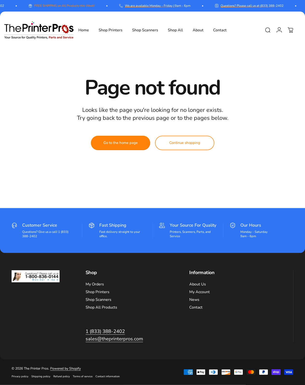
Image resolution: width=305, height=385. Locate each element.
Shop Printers (97, 292)
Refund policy (61, 376)
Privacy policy (20, 376)
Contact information (107, 376)
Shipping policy (40, 376)
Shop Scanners (98, 299)
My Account (199, 292)
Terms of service (83, 376)
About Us (197, 284)
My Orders (95, 284)
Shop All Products (101, 307)
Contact (196, 307)
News (194, 299)
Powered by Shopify (65, 368)
